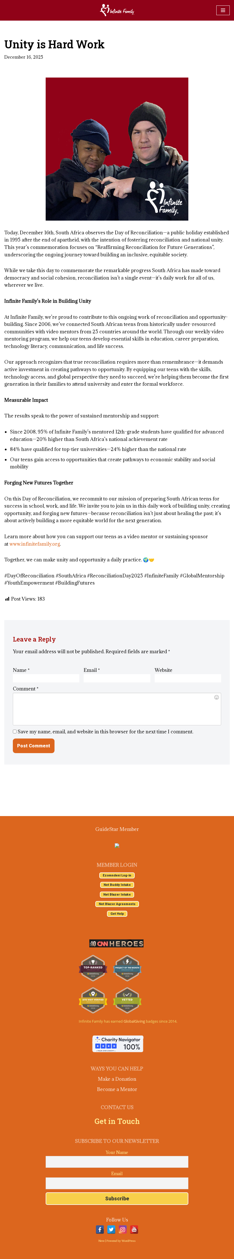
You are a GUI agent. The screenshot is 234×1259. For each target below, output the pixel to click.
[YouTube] (134, 1229)
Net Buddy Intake (117, 885)
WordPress (129, 1241)
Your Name (117, 1152)
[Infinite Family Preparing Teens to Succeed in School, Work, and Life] (117, 10)
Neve (101, 1241)
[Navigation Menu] (223, 10)
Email (92, 670)
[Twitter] (111, 1229)
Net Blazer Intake (117, 894)
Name (21, 670)
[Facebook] (100, 1229)
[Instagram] (122, 1229)
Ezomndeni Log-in (117, 875)
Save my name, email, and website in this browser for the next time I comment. (105, 732)
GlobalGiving (134, 1021)
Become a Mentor (117, 1089)
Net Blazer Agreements (117, 904)
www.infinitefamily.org (34, 544)
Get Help (117, 914)
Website (163, 670)
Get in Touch (117, 1121)
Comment (26, 689)
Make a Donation (117, 1079)
